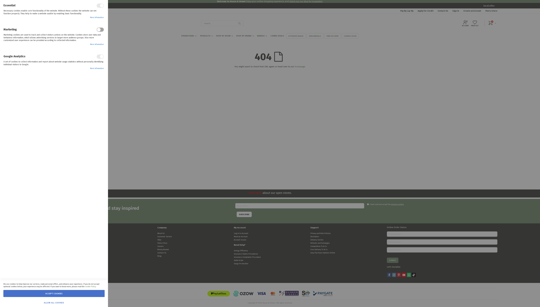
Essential (100, 6)
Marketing (100, 30)
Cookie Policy (90, 286)
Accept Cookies (54, 293)
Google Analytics (100, 56)
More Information (97, 17)
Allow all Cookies (54, 302)
